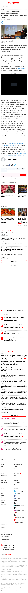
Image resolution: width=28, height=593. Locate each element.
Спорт (2, 468)
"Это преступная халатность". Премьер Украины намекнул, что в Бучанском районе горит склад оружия (14, 392)
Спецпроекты (17, 484)
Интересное (4, 482)
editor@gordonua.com (8, 549)
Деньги (2, 464)
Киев (2, 491)
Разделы (16, 457)
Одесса (2, 495)
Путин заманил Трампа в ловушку (11, 243)
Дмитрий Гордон (20, 491)
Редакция (3, 529)
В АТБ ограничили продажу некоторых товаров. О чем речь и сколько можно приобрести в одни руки (14, 386)
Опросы (16, 480)
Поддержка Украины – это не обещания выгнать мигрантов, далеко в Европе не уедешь (14, 256)
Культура (3, 471)
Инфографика (4, 480)
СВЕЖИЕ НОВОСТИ (7, 351)
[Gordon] (13, 3)
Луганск (3, 506)
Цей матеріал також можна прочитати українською (12, 22)
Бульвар (4, 206)
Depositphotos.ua (21, 565)
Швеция (18, 168)
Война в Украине (5, 459)
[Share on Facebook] (9, 165)
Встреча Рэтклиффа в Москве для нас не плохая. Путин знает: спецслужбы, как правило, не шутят (13, 249)
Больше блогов (13, 261)
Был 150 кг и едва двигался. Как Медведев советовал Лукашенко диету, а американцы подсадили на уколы (15, 326)
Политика (3, 462)
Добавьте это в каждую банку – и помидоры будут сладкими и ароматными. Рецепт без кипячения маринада (8, 219)
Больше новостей (14, 415)
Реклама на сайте (5, 532)
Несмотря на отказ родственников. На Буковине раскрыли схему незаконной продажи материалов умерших (14, 399)
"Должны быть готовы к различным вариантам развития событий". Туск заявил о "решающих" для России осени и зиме (13, 375)
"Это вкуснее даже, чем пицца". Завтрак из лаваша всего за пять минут (15, 422)
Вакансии (3, 527)
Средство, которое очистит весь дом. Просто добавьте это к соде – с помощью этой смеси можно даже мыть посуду (15, 442)
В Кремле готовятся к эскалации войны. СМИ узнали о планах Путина (14, 332)
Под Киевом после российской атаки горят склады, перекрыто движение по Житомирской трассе (14, 405)
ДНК (23, 168)
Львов (2, 493)
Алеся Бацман (19, 507)
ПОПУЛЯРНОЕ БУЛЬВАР (8, 418)
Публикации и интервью (19, 462)
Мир (7, 6)
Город (2, 488)
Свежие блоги (6, 230)
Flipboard (18, 512)
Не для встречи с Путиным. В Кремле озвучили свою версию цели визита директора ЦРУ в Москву (14, 319)
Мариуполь (3, 504)
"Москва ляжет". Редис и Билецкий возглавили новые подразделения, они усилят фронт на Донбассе (14, 312)
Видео (15, 477)
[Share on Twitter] (12, 165)
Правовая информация (6, 534)
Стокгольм (4, 170)
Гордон (2, 6)
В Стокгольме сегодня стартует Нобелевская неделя (7, 195)
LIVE (15, 471)
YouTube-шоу (17, 482)
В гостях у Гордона (18, 464)
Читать (23, 175)
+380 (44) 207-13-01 (8, 545)
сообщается (21, 68)
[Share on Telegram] (15, 165)
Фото (15, 475)
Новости (3, 457)
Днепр (2, 502)
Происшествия (4, 477)
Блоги (15, 466)
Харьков (3, 500)
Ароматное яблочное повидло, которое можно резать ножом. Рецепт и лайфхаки (15, 428)
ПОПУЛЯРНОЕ (5, 307)
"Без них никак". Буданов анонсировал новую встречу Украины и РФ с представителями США (14, 339)
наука (3, 168)
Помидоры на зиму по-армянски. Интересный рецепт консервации (12, 448)
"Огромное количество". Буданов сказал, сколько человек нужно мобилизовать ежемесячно (12, 411)
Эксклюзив (16, 473)
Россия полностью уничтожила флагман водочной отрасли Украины (13, 239)
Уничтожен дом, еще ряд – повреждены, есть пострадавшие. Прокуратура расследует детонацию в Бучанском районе (13, 363)
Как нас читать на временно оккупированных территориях (5, 539)
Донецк (3, 497)
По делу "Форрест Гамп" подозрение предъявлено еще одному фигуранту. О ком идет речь (12, 369)
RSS (17, 515)
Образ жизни (4, 475)
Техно (2, 473)
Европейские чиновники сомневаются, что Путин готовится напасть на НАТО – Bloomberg (13, 380)
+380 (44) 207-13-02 (8, 547)
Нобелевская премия (10, 168)
